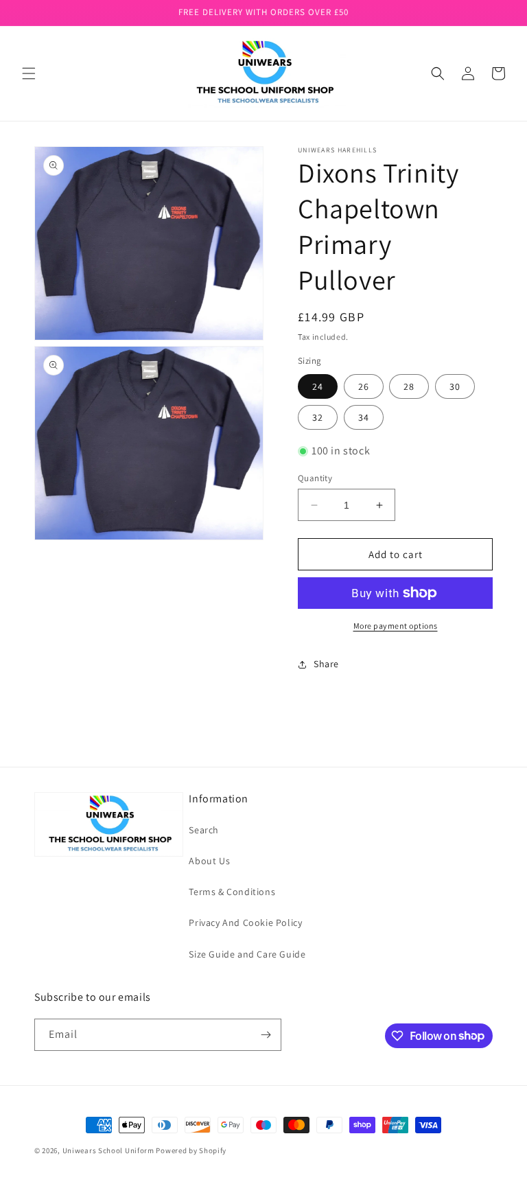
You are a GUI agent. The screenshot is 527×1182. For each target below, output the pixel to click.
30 (454, 386)
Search (204, 830)
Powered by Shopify (191, 1150)
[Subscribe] (265, 1035)
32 (317, 417)
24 (317, 386)
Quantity (315, 478)
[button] (29, 73)
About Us (209, 861)
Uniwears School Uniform (108, 1150)
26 (363, 386)
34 (363, 417)
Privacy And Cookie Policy (245, 922)
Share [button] (326, 664)
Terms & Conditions (232, 891)
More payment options (395, 626)
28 (408, 386)
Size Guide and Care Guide (247, 954)
